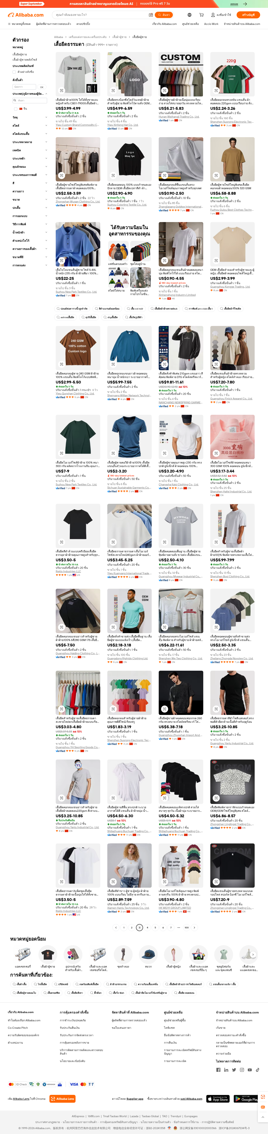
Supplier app (135, 1098)
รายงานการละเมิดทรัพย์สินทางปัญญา (182, 1051)
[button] (151, 15)
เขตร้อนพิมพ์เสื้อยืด (89, 984)
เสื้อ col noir (137, 308)
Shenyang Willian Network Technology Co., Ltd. (129, 395)
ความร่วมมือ (223, 1053)
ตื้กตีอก (97, 993)
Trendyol (175, 1116)
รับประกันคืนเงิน (70, 1027)
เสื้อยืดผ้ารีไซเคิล (232, 308)
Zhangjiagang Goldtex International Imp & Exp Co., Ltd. (181, 206)
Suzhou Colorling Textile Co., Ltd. (127, 204)
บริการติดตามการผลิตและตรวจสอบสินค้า (81, 1051)
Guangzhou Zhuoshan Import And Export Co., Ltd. (181, 735)
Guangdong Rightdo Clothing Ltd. (127, 658)
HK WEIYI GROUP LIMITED (175, 907)
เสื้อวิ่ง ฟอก (118, 993)
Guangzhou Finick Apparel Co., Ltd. (231, 398)
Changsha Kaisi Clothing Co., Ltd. (179, 484)
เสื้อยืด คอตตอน (186, 993)
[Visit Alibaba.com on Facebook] (218, 1069)
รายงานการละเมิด (175, 1061)
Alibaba (58, 37)
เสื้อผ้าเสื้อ (21, 984)
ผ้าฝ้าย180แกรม (118, 984)
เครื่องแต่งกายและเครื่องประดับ (88, 37)
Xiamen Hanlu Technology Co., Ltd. (128, 907)
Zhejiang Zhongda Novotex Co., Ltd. (231, 658)
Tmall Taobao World (115, 1116)
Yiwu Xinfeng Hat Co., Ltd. (122, 124)
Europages (191, 1116)
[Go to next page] (194, 927)
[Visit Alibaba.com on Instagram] (242, 1069)
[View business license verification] (169, 1128)
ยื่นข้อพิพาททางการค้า (177, 1035)
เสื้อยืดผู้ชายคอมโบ (26, 993)
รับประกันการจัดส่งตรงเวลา (76, 1035)
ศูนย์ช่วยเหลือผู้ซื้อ (175, 1020)
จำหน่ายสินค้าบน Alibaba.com (234, 1020)
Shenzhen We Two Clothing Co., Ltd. (180, 658)
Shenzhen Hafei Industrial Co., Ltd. (231, 491)
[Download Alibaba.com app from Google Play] (247, 1099)
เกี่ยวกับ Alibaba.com (21, 1012)
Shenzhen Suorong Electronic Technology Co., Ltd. (232, 121)
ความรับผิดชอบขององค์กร (23, 1035)
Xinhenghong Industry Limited (177, 294)
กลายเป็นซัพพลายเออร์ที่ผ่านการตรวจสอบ (235, 1044)
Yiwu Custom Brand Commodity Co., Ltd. (78, 124)
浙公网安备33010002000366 (198, 1128)
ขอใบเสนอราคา (121, 1027)
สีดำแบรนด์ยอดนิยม (109, 308)
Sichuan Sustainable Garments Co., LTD (129, 487)
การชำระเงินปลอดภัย (73, 1020)
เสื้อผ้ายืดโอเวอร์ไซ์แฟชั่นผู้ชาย (151, 993)
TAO (164, 1116)
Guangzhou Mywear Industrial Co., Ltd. (181, 576)
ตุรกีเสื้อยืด (91, 317)
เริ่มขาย (220, 1027)
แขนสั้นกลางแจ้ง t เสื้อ (224, 984)
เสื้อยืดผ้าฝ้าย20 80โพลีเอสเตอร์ (185, 984)
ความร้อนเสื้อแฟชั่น (148, 984)
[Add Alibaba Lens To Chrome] (62, 1099)
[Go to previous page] (115, 927)
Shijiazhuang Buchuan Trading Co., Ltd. (129, 831)
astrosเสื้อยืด (67, 317)
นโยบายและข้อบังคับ (72, 1061)
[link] (263, 1097)
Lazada (134, 1116)
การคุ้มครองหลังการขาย (74, 1042)
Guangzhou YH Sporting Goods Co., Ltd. (78, 747)
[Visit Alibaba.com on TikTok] (257, 1069)
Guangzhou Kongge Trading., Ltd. (230, 286)
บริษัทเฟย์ (63, 984)
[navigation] (29, 483)
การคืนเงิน (170, 1042)
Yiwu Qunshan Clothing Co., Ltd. (75, 393)
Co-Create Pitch (18, 1027)
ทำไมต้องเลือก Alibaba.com (24, 1020)
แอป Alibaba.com (191, 1098)
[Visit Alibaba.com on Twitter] (234, 1069)
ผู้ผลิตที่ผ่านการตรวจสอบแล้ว (129, 1020)
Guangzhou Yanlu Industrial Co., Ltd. (232, 743)
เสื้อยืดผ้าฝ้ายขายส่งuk (166, 308)
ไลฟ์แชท (169, 1027)
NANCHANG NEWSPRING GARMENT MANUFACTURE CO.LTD (181, 402)
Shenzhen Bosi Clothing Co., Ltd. (230, 576)
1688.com (94, 1116)
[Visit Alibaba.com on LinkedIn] (226, 1069)
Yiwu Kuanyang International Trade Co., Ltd (129, 573)
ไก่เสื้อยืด (42, 984)
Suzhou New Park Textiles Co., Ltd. (76, 291)
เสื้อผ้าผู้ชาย (119, 37)
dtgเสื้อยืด (113, 317)
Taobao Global (150, 1116)
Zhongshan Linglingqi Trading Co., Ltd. (232, 824)
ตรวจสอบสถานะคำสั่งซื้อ (231, 1035)
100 (187, 927)
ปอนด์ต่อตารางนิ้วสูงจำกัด (74, 308)
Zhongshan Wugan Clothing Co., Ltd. (78, 201)
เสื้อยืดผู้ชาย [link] (139, 37)
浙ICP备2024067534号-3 (234, 1128)
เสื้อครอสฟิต (53, 993)
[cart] (202, 15)
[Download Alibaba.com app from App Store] (218, 1099)
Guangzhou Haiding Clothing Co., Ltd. (78, 653)
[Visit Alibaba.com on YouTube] (249, 1069)
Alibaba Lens (21, 1098)
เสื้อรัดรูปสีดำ (135, 317)
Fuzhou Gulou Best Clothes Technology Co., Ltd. (232, 209)
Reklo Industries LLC (68, 571)
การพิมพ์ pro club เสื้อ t (201, 308)
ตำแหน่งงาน (15, 1042)
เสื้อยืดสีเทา (77, 993)
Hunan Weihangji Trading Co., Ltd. (179, 116)
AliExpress (78, 1116)
